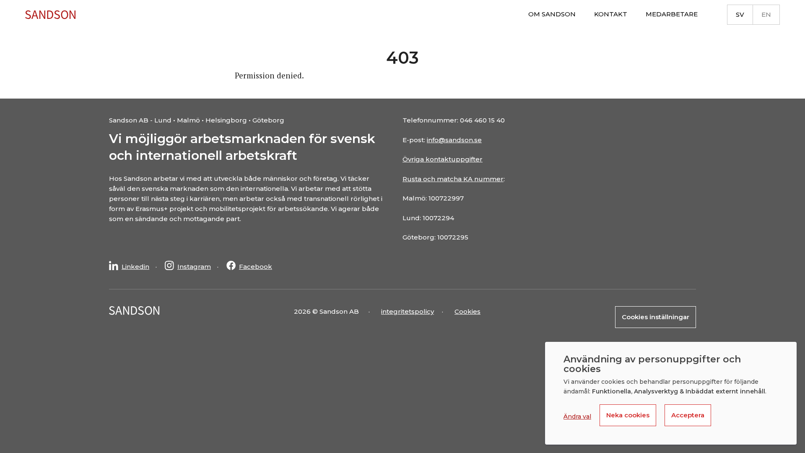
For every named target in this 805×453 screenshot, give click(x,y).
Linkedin (135, 267)
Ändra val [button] (577, 416)
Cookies (467, 311)
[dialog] (671, 393)
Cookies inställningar (655, 317)
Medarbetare (672, 14)
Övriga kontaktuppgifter (442, 159)
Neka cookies (627, 415)
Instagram (194, 267)
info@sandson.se (454, 140)
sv (740, 14)
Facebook (255, 267)
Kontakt (610, 14)
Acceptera (687, 415)
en (766, 14)
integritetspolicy (407, 311)
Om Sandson (552, 14)
